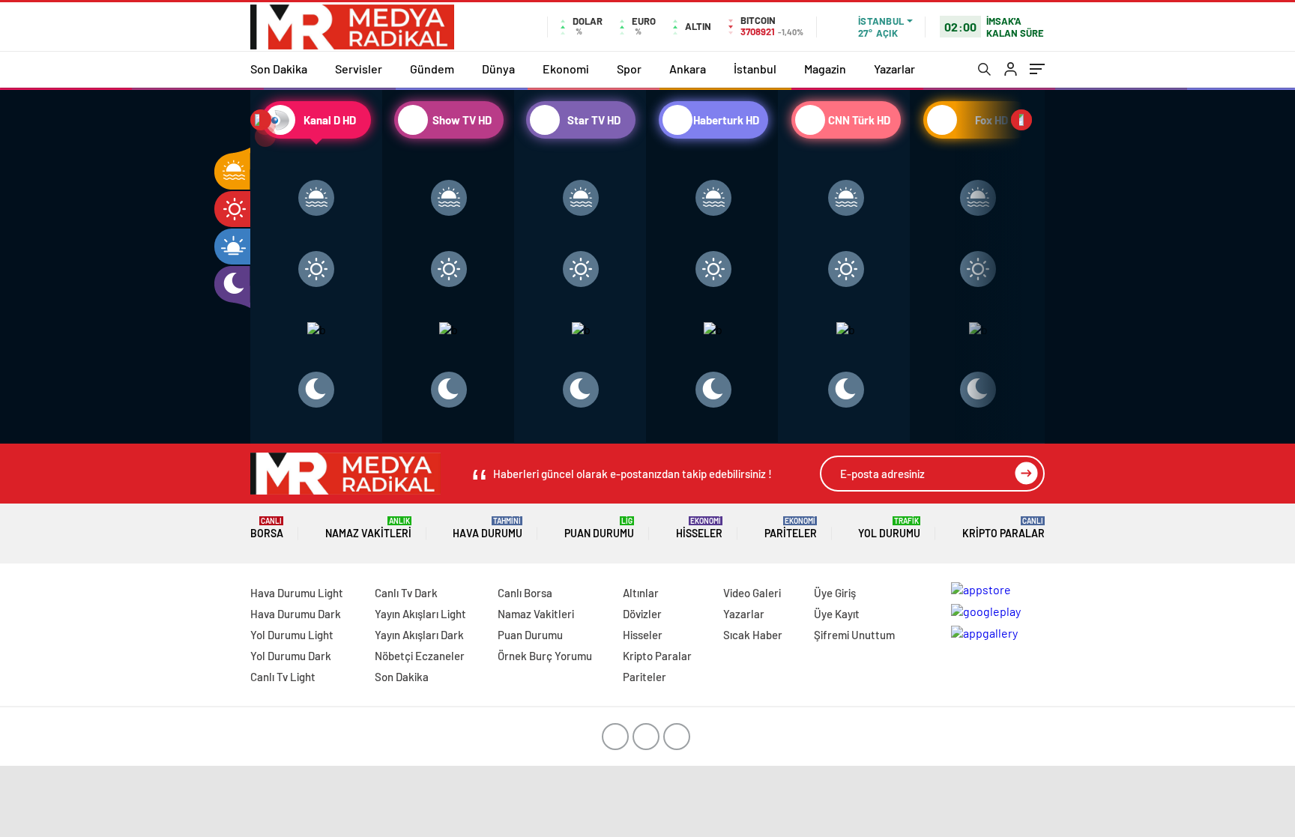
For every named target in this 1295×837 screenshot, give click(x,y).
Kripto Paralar (1003, 528)
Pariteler (790, 528)
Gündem (432, 68)
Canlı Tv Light (283, 676)
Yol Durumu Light (291, 634)
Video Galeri (752, 592)
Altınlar (641, 592)
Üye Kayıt (837, 613)
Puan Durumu (599, 528)
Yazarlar (894, 68)
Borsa (266, 528)
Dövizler (642, 613)
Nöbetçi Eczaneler (420, 655)
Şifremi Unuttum (854, 634)
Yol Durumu (889, 528)
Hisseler (699, 528)
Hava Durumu (487, 528)
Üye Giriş (835, 592)
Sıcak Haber (752, 634)
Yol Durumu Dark (290, 655)
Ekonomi (566, 68)
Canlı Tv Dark (406, 592)
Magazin (825, 68)
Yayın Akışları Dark (419, 634)
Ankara (687, 68)
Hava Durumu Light (296, 592)
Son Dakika (278, 68)
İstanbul (755, 68)
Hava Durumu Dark (295, 613)
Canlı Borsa (525, 592)
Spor (629, 68)
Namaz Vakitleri (368, 528)
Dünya (498, 68)
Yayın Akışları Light (420, 613)
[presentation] (260, 119)
